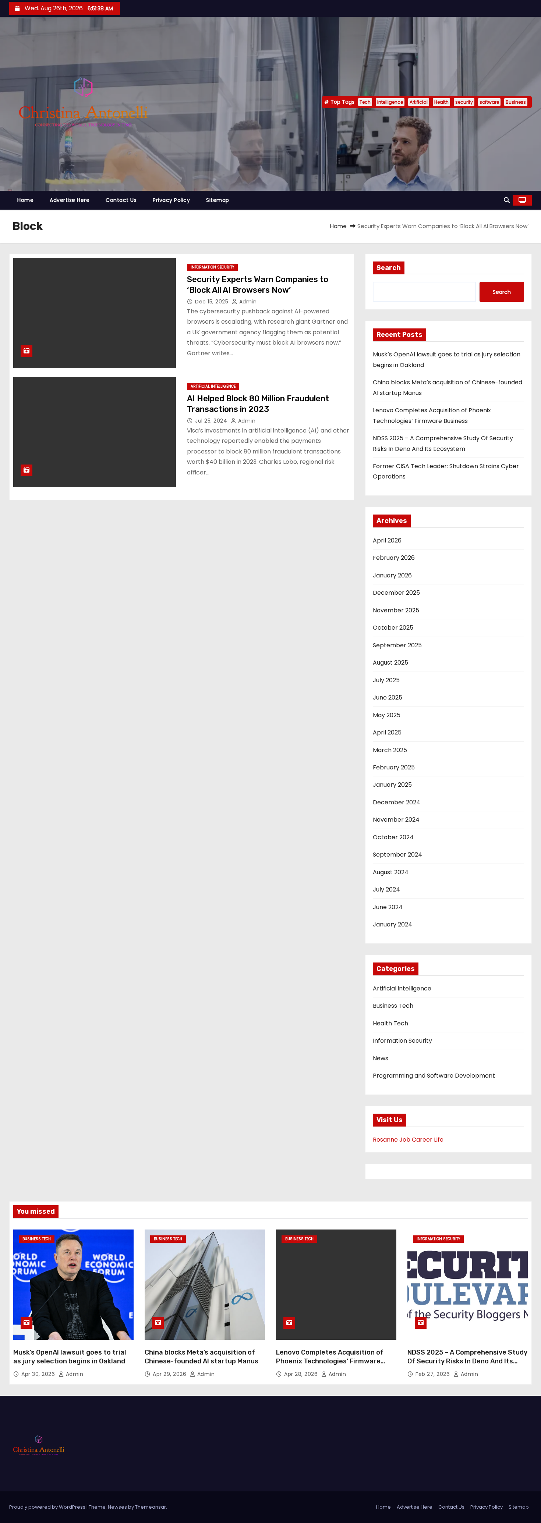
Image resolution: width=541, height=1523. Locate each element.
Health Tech (390, 1023)
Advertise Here (69, 200)
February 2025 (394, 767)
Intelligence (390, 102)
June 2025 (387, 697)
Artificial (419, 102)
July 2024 (386, 889)
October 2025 (393, 627)
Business (516, 102)
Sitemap (217, 200)
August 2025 (390, 662)
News (380, 1058)
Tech (365, 102)
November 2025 (396, 610)
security (464, 102)
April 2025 (387, 732)
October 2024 (393, 837)
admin (247, 301)
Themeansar (150, 1507)
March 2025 (390, 750)
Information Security (212, 267)
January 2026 (392, 575)
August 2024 (391, 872)
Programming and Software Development (434, 1075)
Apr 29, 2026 (170, 1374)
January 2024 (392, 924)
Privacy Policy (171, 200)
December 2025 (396, 592)
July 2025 (386, 680)
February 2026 (394, 558)
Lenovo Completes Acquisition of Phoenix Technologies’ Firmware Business (329, 1361)
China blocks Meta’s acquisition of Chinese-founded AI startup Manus (201, 1356)
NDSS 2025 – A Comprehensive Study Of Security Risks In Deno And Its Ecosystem (467, 1361)
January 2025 (392, 784)
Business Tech (393, 1005)
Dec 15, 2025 (212, 301)
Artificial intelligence (213, 386)
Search (388, 268)
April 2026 (387, 540)
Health (441, 102)
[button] (507, 200)
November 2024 (396, 819)
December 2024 (396, 802)
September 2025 (397, 645)
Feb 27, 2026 (434, 1374)
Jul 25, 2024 (212, 420)
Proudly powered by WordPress (47, 1507)
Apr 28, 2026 (301, 1374)
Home (25, 200)
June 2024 (388, 907)
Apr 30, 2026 (39, 1374)
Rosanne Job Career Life (408, 1139)
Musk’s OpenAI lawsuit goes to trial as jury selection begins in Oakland (69, 1356)
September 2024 (397, 854)
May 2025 (386, 715)
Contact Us (121, 200)
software (489, 102)
